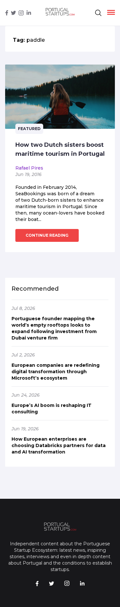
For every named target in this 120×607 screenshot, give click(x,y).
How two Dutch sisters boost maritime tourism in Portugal (60, 149)
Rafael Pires (29, 168)
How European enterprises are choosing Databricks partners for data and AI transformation (59, 445)
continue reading (47, 235)
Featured (29, 128)
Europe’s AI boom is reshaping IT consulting (52, 408)
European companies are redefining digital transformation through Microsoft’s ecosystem (56, 371)
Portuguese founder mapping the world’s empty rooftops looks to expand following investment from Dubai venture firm (54, 328)
